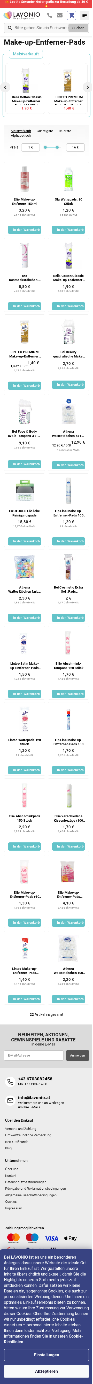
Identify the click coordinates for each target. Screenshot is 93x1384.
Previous (6, 87)
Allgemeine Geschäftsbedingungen (31, 1195)
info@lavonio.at (34, 1097)
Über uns (11, 1169)
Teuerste (64, 131)
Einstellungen (46, 1354)
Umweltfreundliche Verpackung (28, 1135)
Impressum (13, 1208)
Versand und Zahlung (20, 1129)
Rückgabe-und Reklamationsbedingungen (35, 1188)
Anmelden (77, 1055)
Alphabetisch (21, 135)
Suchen (78, 28)
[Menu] (84, 15)
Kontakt (10, 1176)
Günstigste (45, 131)
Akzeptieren (46, 1371)
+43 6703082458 (35, 1078)
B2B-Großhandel (17, 1142)
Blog (8, 1148)
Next (88, 87)
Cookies (11, 1201)
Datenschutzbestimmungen (25, 1182)
